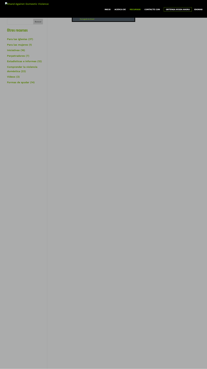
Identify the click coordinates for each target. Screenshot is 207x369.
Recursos (135, 9)
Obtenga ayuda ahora (178, 9)
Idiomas (198, 9)
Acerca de (120, 9)
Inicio (108, 9)
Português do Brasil (87, 19)
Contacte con (152, 9)
